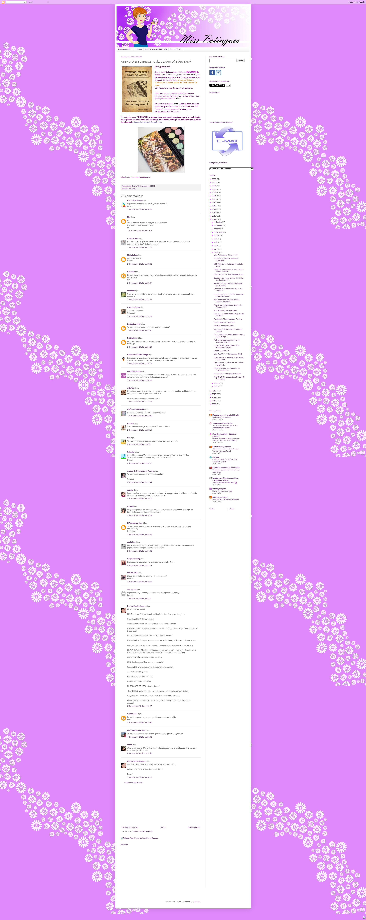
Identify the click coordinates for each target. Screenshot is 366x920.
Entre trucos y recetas (221, 447)
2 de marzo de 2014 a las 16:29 (139, 515)
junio (216, 242)
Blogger (197, 902)
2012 (214, 394)
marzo (216, 252)
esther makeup (133, 307)
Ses (128, 438)
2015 (214, 216)
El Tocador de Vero (134, 523)
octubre (217, 229)
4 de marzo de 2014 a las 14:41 (139, 754)
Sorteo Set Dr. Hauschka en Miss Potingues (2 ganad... (226, 346)
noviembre (218, 226)
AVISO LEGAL (175, 49)
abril (216, 249)
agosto (217, 236)
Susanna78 (131, 590)
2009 (214, 404)
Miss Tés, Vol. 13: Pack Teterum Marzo (228, 275)
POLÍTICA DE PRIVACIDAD (156, 49)
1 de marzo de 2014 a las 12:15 (139, 247)
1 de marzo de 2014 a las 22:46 (139, 416)
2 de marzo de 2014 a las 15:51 (139, 499)
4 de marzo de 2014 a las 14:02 (139, 737)
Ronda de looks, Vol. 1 (222, 351)
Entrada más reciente (130, 827)
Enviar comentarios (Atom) (142, 831)
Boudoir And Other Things (137, 355)
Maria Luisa (132, 255)
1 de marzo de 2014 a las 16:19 (139, 364)
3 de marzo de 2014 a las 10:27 (139, 706)
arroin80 (215, 457)
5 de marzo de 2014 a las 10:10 (139, 777)
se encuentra (189, 75)
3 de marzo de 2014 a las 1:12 (139, 598)
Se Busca (132, 188)
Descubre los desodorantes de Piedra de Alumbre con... (228, 279)
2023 (214, 189)
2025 (214, 183)
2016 (214, 213)
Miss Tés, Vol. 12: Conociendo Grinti (228, 354)
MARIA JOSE (132, 573)
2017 (214, 209)
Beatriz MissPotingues (140, 186)
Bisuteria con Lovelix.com (224, 326)
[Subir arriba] (364, 917)
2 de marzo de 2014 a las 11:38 (139, 482)
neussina (131, 291)
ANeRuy (130, 388)
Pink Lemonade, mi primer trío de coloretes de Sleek (226, 341)
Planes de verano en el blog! (222, 491)
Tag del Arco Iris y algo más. (224, 323)
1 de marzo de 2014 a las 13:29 (139, 316)
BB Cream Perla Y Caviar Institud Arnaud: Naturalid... (226, 301)
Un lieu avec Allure (220, 497)
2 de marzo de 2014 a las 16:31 (139, 534)
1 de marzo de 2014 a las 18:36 (139, 380)
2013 (214, 391)
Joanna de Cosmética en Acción (140, 471)
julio (216, 239)
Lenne (129, 745)
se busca (171, 75)
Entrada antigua (194, 827)
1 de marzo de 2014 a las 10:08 (139, 209)
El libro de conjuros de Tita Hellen (225, 468)
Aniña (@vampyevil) (135, 409)
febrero (217, 383)
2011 (214, 397)
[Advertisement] (160, 805)
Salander (131, 452)
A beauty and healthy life (222, 423)
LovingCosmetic (134, 324)
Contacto (138, 49)
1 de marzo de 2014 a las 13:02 (139, 264)
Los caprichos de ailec (136, 730)
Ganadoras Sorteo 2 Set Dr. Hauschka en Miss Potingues (228, 295)
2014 (214, 219)
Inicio (163, 827)
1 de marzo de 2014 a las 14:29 (139, 347)
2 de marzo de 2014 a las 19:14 (139, 565)
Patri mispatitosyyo (135, 201)
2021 (214, 196)
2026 (214, 179)
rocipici (130, 490)
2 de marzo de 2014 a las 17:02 (139, 551)
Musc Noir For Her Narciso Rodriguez (225, 499)
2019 (214, 203)
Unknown (131, 272)
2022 (214, 193)
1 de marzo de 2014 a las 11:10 (139, 231)
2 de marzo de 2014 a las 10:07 (139, 463)
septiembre (218, 232)
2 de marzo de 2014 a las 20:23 (139, 582)
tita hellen (131, 542)
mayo (216, 246)
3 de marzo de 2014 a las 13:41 (139, 723)
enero (216, 387)
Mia (128, 217)
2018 (214, 206)
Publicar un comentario (133, 782)
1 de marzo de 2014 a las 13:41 (139, 330)
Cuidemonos (132, 714)
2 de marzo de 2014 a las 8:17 (139, 444)
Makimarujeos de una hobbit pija (225, 415)
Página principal (124, 49)
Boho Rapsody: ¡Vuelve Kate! (225, 310)
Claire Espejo (132, 239)
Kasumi (130, 424)
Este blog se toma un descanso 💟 (224, 482)
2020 (214, 199)
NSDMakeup (132, 338)
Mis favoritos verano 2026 (221, 417)
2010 (214, 401)
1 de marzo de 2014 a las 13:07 (139, 283)
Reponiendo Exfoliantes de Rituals (227, 374)
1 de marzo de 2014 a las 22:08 (139, 402)
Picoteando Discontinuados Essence (228, 319)
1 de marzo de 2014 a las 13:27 (139, 300)
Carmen (130, 507)
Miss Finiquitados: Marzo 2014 (225, 255)
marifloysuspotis (134, 371)
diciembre (218, 222)
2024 (214, 186)
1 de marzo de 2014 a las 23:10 (139, 430)
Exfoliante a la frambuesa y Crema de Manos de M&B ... (228, 270)
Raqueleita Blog (133, 559)
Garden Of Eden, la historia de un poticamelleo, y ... (227, 369)
